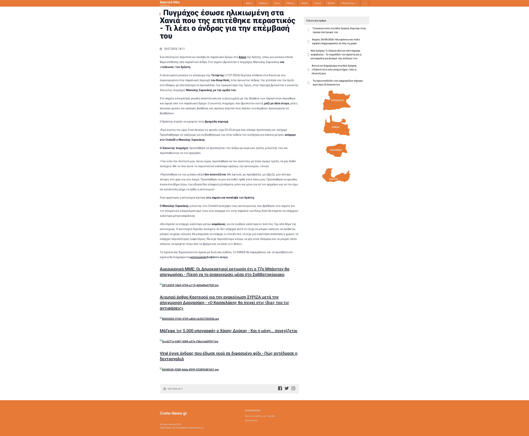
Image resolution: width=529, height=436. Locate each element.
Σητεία (317, 3)
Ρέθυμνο (290, 3)
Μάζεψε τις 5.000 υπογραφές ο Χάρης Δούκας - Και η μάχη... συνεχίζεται (228, 330)
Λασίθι (304, 3)
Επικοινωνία (251, 420)
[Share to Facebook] (280, 388)
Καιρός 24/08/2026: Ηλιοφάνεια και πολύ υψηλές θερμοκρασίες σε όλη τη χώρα (336, 41)
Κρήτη (249, 3)
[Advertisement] (336, 213)
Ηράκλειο (263, 3)
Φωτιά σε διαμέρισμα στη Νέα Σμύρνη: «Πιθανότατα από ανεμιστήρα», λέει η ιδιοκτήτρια (334, 69)
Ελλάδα (331, 3)
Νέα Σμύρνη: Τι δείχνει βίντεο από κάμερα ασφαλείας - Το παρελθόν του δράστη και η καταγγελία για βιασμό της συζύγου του (336, 54)
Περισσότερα (348, 3)
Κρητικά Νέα (170, 2)
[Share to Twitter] (286, 388)
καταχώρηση (199, 257)
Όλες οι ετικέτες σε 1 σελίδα (260, 416)
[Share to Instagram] (293, 388)
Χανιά (277, 3)
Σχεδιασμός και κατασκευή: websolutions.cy (182, 427)
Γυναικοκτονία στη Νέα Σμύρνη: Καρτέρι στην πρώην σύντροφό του (339, 30)
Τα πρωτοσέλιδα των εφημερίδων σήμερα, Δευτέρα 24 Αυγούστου (338, 82)
